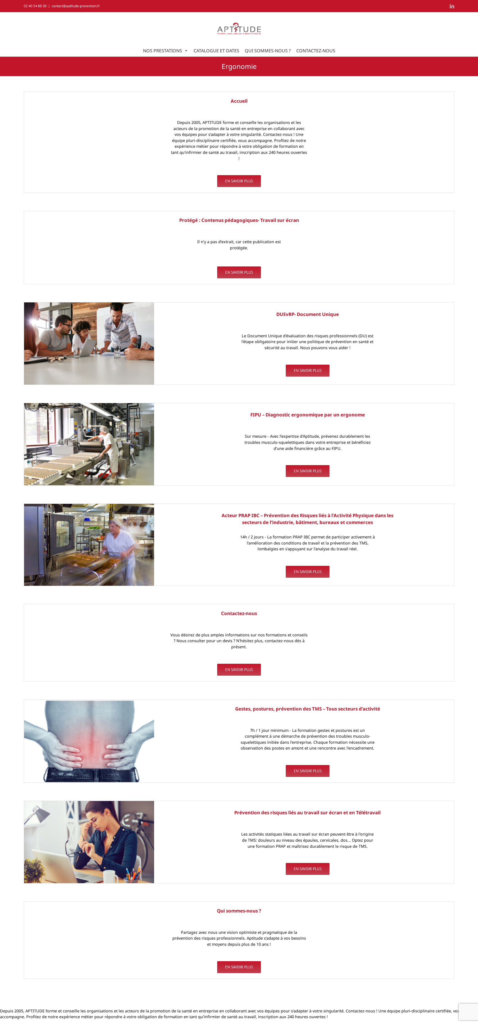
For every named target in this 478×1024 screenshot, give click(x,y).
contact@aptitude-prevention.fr (76, 6)
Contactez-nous (315, 51)
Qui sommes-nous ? (268, 51)
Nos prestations (162, 51)
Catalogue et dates (216, 51)
